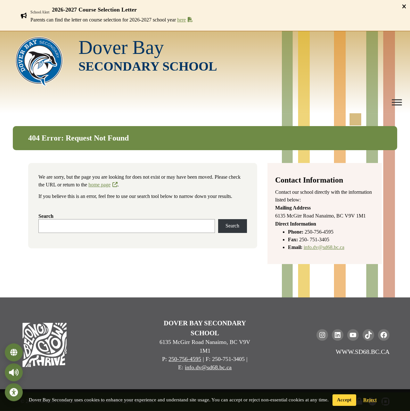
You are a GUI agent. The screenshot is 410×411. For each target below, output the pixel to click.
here (181, 19)
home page (99, 184)
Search (45, 216)
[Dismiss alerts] (404, 6)
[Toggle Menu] (397, 102)
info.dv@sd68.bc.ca (324, 247)
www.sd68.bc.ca (363, 351)
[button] (208, 10)
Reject (370, 399)
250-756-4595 (184, 359)
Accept (344, 399)
